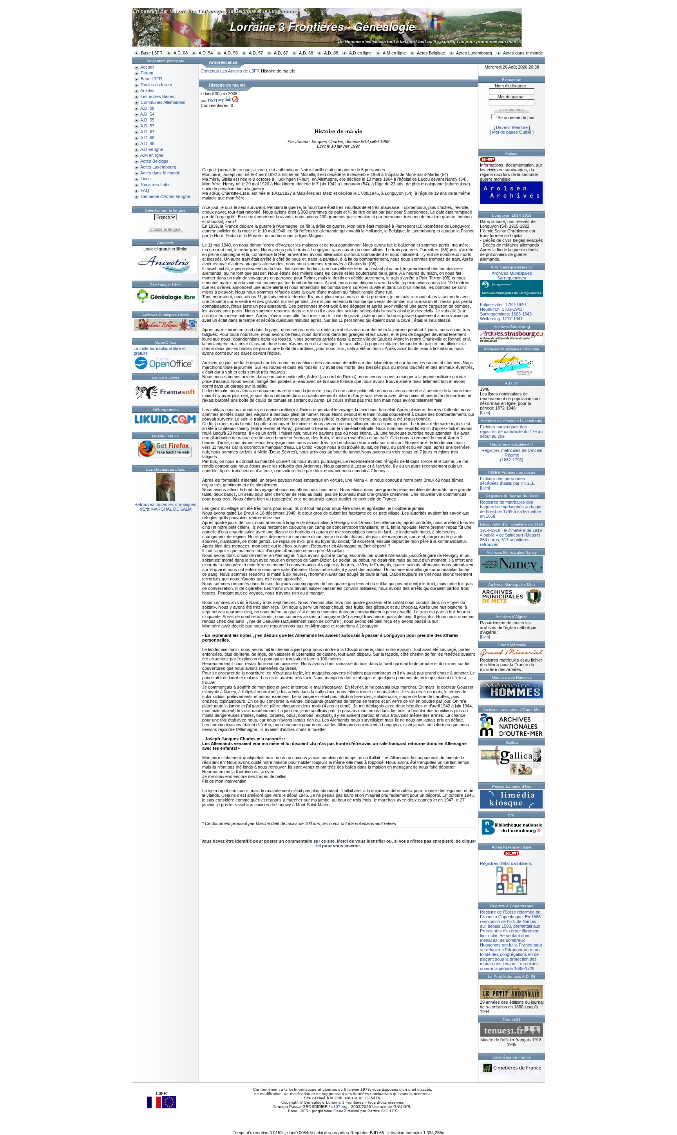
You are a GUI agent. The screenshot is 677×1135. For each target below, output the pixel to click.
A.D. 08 (181, 53)
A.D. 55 (231, 53)
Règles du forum (156, 84)
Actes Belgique (431, 53)
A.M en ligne (394, 53)
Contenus (210, 71)
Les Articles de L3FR (240, 71)
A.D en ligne (360, 53)
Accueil (147, 67)
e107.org (339, 1106)
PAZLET (216, 100)
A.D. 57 (256, 53)
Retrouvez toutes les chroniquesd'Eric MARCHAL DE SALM (165, 506)
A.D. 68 (306, 53)
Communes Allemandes (163, 102)
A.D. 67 (281, 53)
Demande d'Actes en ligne (165, 196)
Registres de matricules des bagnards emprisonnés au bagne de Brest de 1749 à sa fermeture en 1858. (511, 509)
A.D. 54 (206, 53)
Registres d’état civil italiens (506, 863)
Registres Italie (155, 184)
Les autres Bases (157, 96)
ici (318, 845)
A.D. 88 (331, 53)
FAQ (145, 190)
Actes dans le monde (523, 53)
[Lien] (485, 412)
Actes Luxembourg (474, 53)
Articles (147, 90)
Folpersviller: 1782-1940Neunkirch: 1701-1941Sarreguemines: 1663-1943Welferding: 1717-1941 (506, 296)
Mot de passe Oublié (511, 132)
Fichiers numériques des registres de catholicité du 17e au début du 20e (511, 431)
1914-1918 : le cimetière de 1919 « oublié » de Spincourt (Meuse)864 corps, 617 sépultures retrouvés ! (511, 537)
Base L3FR (152, 53)
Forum (147, 73)
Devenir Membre (512, 127)
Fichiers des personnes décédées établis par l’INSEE (507, 481)
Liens (146, 178)
